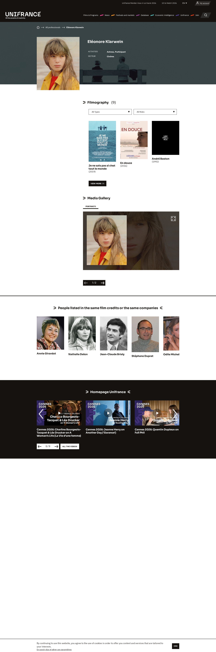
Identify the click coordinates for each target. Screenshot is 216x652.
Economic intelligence (164, 15)
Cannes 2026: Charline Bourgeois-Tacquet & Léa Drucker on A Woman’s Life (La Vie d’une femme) (59, 432)
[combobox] (110, 112)
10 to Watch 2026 (169, 3)
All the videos (69, 446)
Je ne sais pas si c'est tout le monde (102, 167)
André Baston (160, 158)
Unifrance (184, 15)
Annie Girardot (46, 353)
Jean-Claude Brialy (112, 354)
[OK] (176, 646)
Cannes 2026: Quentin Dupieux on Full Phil (157, 431)
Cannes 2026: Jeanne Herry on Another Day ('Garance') (105, 431)
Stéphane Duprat (142, 356)
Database (145, 15)
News (107, 15)
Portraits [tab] (91, 206)
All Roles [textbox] (140, 112)
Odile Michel (171, 354)
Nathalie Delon (78, 354)
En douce (126, 163)
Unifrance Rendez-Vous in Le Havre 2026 (139, 3)
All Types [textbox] (96, 112)
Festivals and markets (125, 15)
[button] (173, 219)
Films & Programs (90, 15)
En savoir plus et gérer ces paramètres (54, 649)
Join (197, 15)
